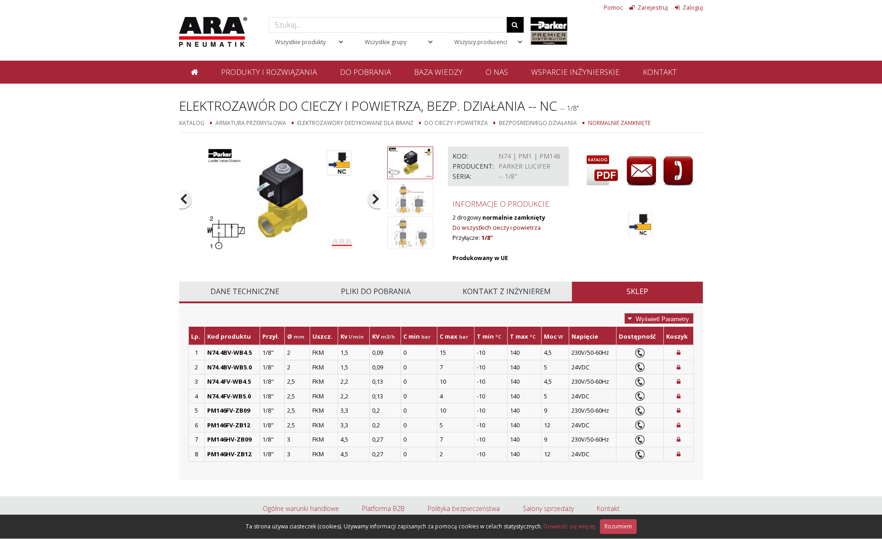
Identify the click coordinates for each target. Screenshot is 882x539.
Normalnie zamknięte (619, 122)
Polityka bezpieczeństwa (464, 508)
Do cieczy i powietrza (456, 122)
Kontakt (660, 72)
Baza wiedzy (438, 72)
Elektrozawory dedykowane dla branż (355, 122)
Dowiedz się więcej (569, 526)
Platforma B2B (383, 508)
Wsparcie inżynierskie (575, 72)
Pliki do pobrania (376, 291)
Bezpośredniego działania (538, 122)
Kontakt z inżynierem (507, 291)
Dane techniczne (244, 291)
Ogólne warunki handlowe (301, 508)
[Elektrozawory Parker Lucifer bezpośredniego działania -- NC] (280, 198)
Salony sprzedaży (548, 508)
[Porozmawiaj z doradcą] (678, 171)
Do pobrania (365, 72)
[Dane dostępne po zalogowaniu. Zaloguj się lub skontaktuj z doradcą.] (678, 352)
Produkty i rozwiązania (269, 72)
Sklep (637, 291)
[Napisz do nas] (641, 171)
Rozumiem (618, 526)
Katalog (191, 122)
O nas (497, 72)
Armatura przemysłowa (250, 122)
